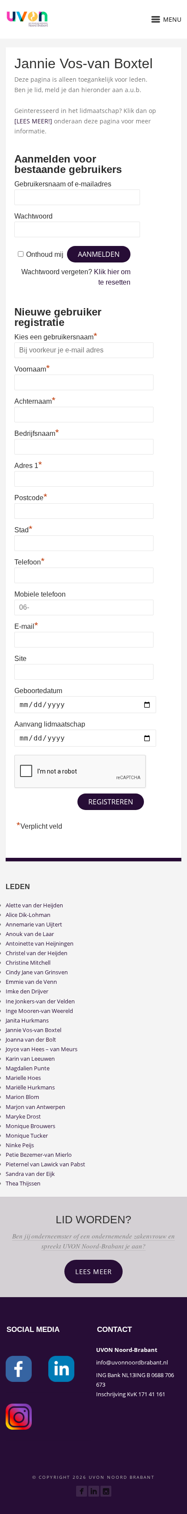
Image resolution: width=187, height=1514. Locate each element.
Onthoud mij (44, 254)
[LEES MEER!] (33, 121)
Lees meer (93, 1271)
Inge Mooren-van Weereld (39, 1011)
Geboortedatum (38, 690)
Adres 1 (28, 464)
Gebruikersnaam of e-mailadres (62, 184)
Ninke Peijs (20, 1145)
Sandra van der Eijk (30, 1174)
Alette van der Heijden (34, 905)
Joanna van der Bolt (31, 1039)
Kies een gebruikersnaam (55, 336)
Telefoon (29, 561)
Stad (23, 529)
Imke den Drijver (27, 991)
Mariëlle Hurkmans (30, 1087)
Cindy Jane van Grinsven (37, 972)
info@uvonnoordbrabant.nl (132, 1362)
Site (20, 658)
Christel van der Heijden (36, 953)
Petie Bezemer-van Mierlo (39, 1155)
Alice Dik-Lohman (28, 915)
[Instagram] (105, 1491)
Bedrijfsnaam (36, 432)
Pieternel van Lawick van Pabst (45, 1164)
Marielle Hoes (23, 1078)
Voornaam (32, 368)
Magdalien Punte (28, 1068)
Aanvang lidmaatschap (49, 724)
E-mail (26, 625)
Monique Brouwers (30, 1126)
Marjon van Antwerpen (35, 1107)
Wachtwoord (33, 216)
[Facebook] (81, 1491)
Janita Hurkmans (27, 1020)
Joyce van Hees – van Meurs (41, 1049)
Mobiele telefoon (40, 594)
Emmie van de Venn (31, 982)
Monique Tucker (27, 1135)
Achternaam (35, 400)
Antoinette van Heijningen (39, 943)
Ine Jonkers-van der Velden (40, 1001)
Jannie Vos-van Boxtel (33, 1030)
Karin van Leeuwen (30, 1058)
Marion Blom (22, 1097)
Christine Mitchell (28, 962)
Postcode (30, 496)
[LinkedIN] (93, 1491)
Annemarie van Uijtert (34, 924)
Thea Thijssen (23, 1183)
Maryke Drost (23, 1116)
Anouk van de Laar (30, 934)
